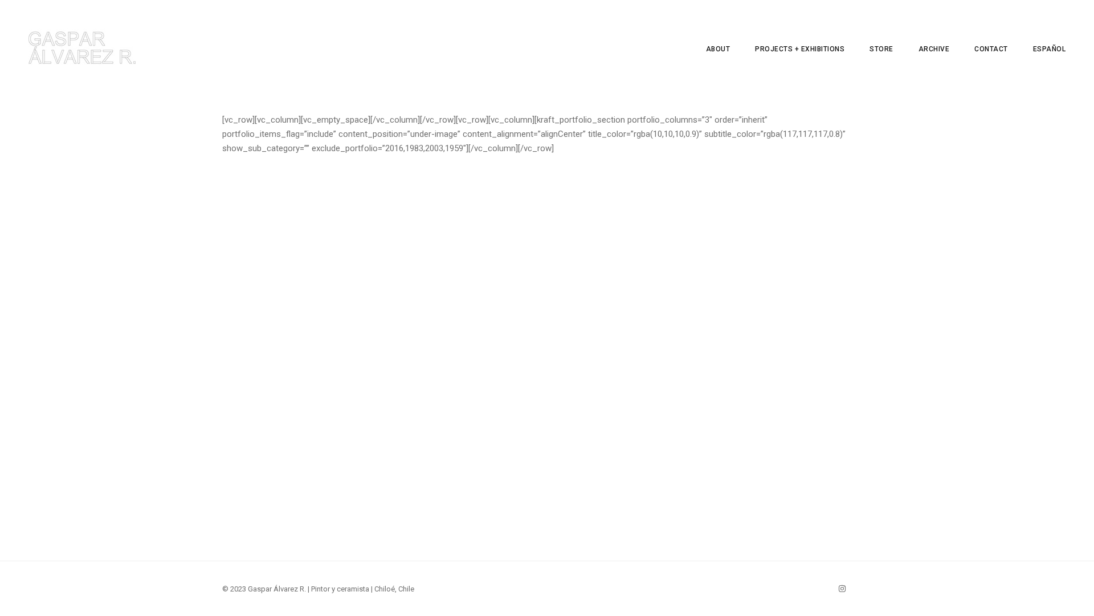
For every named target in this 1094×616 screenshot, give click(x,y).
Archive (934, 49)
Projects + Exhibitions (799, 49)
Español (1049, 49)
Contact (991, 49)
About (718, 49)
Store (881, 49)
